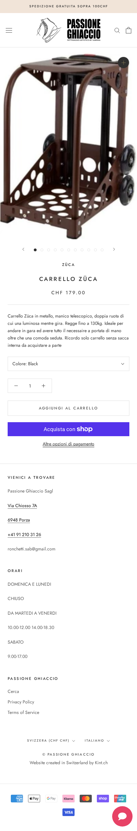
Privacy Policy (21, 702)
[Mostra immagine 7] (75, 249)
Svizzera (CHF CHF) (48, 740)
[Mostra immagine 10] (95, 249)
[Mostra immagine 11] (102, 249)
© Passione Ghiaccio (68, 754)
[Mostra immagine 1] (35, 249)
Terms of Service (23, 712)
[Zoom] (123, 62)
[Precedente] (23, 249)
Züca (68, 265)
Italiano (94, 740)
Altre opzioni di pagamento (68, 444)
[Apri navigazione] (9, 30)
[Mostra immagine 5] (62, 249)
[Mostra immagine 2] (41, 249)
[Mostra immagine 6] (68, 249)
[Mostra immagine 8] (82, 249)
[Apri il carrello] (128, 30)
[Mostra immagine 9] (88, 249)
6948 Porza (19, 520)
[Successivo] (114, 249)
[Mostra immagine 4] (55, 249)
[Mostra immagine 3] (48, 249)
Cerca (13, 691)
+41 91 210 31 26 (24, 534)
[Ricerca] (117, 30)
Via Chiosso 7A (22, 505)
